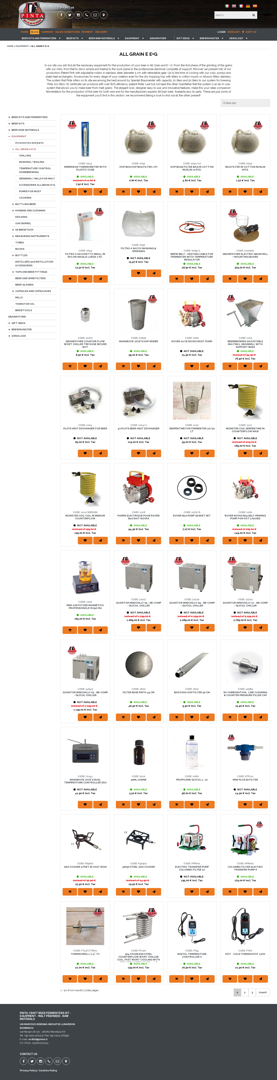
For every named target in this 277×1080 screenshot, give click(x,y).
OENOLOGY (236, 38)
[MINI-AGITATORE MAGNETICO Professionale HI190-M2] (85, 576)
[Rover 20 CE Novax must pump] (192, 313)
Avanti (263, 992)
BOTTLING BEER (25, 204)
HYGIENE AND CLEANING (30, 210)
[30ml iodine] (139, 752)
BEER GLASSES (24, 284)
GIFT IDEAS (183, 38)
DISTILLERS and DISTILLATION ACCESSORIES (34, 263)
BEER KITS (72, 38)
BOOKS (19, 249)
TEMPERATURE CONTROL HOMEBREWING (35, 170)
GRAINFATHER (158, 38)
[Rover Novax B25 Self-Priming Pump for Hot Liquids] (245, 488)
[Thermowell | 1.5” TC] (85, 926)
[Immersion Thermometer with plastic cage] (85, 139)
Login (221, 31)
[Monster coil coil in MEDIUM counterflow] (85, 488)
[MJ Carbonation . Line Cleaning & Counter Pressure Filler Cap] (245, 664)
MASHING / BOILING (31, 162)
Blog (34, 31)
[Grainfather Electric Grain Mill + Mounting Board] (245, 226)
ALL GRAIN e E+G (25, 149)
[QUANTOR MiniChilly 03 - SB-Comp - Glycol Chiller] (85, 664)
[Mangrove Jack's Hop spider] (139, 313)
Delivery (101, 31)
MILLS (19, 297)
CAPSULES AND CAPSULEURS (33, 291)
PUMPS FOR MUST (30, 191)
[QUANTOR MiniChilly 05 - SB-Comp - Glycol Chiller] (139, 575)
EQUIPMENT (132, 38)
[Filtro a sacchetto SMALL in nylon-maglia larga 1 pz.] (85, 226)
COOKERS (25, 197)
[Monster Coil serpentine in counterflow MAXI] (245, 401)
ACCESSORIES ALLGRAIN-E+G (37, 185)
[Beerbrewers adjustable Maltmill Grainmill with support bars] (245, 313)
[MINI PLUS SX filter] (245, 752)
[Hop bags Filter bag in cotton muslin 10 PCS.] (192, 139)
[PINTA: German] (248, 7)
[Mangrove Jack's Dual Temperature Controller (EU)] (85, 752)
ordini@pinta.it (37, 1039)
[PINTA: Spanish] (255, 7)
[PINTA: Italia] (227, 7)
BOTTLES (21, 255)
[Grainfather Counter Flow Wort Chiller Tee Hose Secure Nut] (85, 313)
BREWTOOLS (23, 310)
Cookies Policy (48, 1070)
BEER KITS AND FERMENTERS (39, 38)
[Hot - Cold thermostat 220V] (245, 926)
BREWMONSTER (209, 38)
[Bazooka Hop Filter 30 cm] (192, 664)
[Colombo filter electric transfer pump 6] (245, 839)
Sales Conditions (67, 31)
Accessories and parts (29, 142)
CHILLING (25, 155)
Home (24, 31)
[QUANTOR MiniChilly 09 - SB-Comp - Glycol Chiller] (192, 575)
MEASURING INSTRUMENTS (32, 236)
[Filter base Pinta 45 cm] (139, 664)
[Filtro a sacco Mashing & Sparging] (139, 223)
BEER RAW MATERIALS (102, 38)
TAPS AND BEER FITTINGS (31, 271)
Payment (87, 31)
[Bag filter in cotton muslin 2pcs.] (245, 139)
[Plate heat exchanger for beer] (85, 401)
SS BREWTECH (24, 229)
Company (47, 31)
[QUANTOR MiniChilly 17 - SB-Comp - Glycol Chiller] (245, 575)
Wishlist (233, 31)
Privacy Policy (28, 1070)
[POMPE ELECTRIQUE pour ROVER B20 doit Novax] (139, 488)
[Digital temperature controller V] (192, 926)
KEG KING (21, 217)
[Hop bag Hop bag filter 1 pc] (139, 139)
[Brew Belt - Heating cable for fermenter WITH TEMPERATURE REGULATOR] (192, 226)
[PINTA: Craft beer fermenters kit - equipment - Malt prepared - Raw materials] (33, 25)
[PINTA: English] (234, 7)
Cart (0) (250, 31)
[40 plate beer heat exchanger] (139, 401)
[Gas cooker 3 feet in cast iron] (85, 839)
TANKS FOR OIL (24, 303)
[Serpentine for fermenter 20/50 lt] (192, 401)
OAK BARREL (23, 223)
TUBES (19, 242)
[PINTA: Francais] (241, 7)
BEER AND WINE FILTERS (30, 278)
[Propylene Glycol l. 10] (192, 752)
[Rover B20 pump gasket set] (192, 488)
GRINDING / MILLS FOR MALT (37, 178)
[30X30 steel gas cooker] (139, 839)
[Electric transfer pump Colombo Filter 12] (192, 839)
